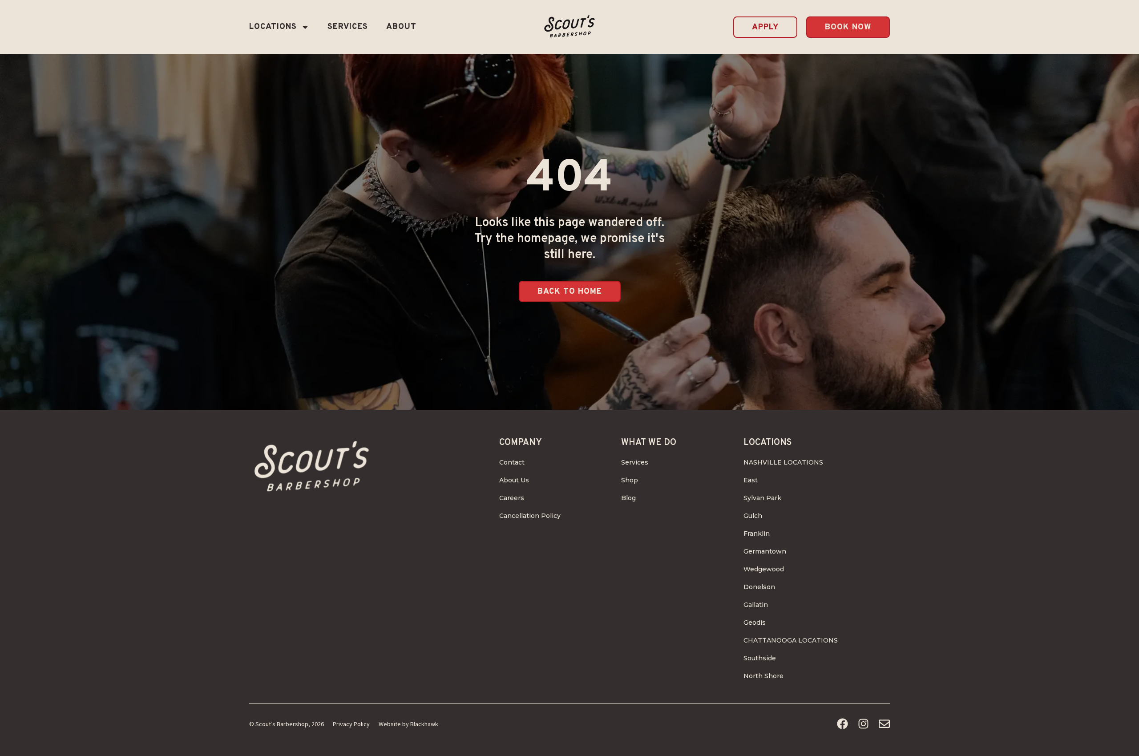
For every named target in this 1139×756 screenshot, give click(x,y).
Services (347, 27)
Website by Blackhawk (408, 724)
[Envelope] (884, 723)
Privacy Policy (351, 724)
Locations (273, 27)
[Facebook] (842, 723)
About (401, 27)
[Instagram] (863, 723)
